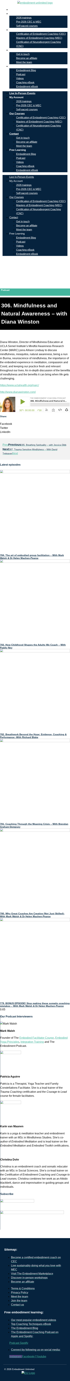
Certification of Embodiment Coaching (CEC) (41, 33)
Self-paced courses (27, 25)
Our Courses (19, 29)
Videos (20, 78)
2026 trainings (24, 17)
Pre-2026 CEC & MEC (28, 21)
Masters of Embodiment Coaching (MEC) (39, 37)
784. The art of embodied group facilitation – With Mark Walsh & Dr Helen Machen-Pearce (32, 556)
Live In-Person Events (25, 9)
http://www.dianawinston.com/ (18, 392)
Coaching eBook (25, 82)
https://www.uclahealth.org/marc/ (19, 385)
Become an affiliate (26, 58)
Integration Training (32, 1041)
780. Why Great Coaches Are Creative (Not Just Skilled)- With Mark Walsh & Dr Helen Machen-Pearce (32, 915)
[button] (35, 424)
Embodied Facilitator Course (36, 1037)
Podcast (20, 74)
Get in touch (23, 54)
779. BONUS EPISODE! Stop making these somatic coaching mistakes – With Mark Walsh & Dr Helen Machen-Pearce (35, 1004)
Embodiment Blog (26, 70)
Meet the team (24, 62)
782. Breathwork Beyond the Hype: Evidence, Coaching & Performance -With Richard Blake (33, 736)
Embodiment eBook (27, 86)
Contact (16, 50)
